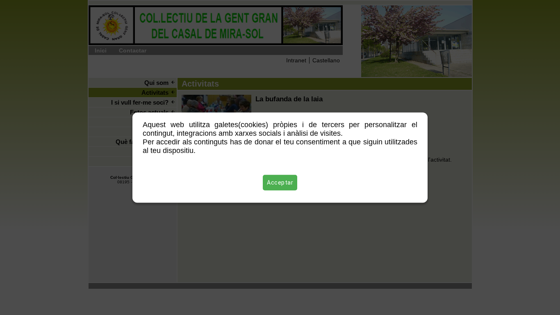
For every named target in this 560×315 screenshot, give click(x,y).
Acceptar (280, 182)
